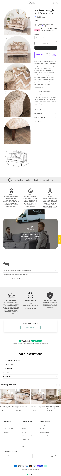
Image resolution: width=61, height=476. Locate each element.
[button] (3, 2)
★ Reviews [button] (59, 239)
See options (54, 55)
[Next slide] (59, 385)
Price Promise (25, 439)
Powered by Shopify (34, 469)
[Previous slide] (57, 385)
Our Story (42, 425)
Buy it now (46, 47)
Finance (24, 428)
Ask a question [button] (30, 327)
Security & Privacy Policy (10, 425)
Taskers (28, 469)
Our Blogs (6, 432)
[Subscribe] (30, 456)
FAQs (23, 446)
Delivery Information (27, 435)
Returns (24, 432)
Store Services (26, 443)
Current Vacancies (45, 432)
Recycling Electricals (45, 435)
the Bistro (42, 428)
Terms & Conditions (9, 428)
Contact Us (25, 425)
